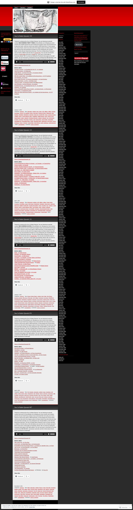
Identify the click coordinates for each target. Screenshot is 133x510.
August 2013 (61, 261)
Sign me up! (79, 44)
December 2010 (62, 311)
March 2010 (61, 326)
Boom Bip (48, 487)
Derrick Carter (34, 489)
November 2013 (62, 256)
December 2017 (62, 181)
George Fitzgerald (47, 490)
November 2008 (62, 349)
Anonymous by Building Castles (22, 462)
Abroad (28, 296)
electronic (31, 114)
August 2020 (61, 131)
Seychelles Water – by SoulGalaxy (22, 175)
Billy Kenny (25, 298)
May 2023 (61, 79)
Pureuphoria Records (22, 304)
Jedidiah (16, 116)
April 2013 (61, 266)
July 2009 (61, 337)
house (46, 114)
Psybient (16, 119)
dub (34, 393)
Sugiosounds (32, 495)
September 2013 (62, 259)
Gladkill (21, 205)
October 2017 (62, 185)
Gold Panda (35, 457)
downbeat (21, 114)
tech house (49, 121)
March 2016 (61, 216)
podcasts (22, 111)
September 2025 (62, 48)
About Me (23, 7)
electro (41, 393)
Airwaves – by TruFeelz (20, 87)
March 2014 (61, 251)
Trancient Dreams (30, 212)
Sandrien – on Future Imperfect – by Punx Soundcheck (27, 353)
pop (47, 118)
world (42, 122)
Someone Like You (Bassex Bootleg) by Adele (25, 450)
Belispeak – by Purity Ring (20, 449)
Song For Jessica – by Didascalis (22, 71)
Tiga (53, 306)
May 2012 (61, 284)
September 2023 (62, 74)
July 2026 (61, 42)
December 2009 (62, 331)
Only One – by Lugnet (19, 270)
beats (40, 111)
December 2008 (62, 347)
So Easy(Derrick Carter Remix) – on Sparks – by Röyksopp (28, 458)
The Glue (40, 495)
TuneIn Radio (22, 54)
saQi (34, 119)
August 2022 (61, 94)
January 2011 (62, 310)
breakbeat (48, 392)
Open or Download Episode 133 (22, 65)
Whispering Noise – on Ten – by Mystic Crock (25, 81)
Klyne (47, 301)
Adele (28, 487)
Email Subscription (78, 33)
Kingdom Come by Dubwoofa (21, 455)
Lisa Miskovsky (38, 369)
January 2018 (62, 180)
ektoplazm (42, 204)
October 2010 (62, 315)
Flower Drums (36, 261)
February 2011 (62, 308)
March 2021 (61, 120)
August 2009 (61, 336)
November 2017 (62, 183)
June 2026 (61, 43)
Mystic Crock (51, 116)
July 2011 (61, 300)
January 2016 (62, 219)
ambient (34, 111)
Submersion (44, 121)
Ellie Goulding (40, 366)
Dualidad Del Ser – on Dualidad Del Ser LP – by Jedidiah (28, 85)
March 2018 (61, 177)
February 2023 (62, 84)
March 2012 (61, 287)
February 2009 (62, 344)
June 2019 (61, 154)
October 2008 (62, 350)
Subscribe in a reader (6, 53)
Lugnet (15, 302)
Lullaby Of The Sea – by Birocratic (22, 277)
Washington (34, 400)
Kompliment (28, 492)
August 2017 (61, 188)
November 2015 (62, 222)
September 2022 (62, 92)
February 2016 (62, 217)
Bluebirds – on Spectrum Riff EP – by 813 (24, 363)
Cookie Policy (32, 507)
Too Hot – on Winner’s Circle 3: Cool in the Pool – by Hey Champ (30, 355)
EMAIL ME (61, 357)
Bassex (41, 487)
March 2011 (61, 307)
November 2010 (62, 313)
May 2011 (61, 303)
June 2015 (61, 230)
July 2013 (61, 263)
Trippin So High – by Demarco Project (23, 82)
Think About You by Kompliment (22, 452)
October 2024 (62, 56)
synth (15, 400)
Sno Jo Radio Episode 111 (23, 219)
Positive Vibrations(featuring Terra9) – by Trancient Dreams (29, 166)
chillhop (46, 111)
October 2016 (62, 204)
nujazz (22, 118)
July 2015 (61, 229)
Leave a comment (35, 124)
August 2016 (61, 207)
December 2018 (62, 164)
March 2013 (61, 268)
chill (43, 111)
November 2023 (62, 71)
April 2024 (61, 64)
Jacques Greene (52, 114)
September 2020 (62, 129)
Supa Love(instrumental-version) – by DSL (24, 356)
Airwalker (31, 392)
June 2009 (61, 339)
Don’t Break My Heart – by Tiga (22, 274)
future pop (36, 114)
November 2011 (62, 294)
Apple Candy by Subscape (21, 453)
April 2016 (61, 214)
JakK (48, 395)
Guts (39, 395)
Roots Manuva (32, 398)
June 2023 (61, 77)
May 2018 (61, 173)
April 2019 (61, 157)
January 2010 (62, 329)
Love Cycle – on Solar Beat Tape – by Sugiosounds (27, 444)
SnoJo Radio (44, 119)
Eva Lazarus (40, 299)
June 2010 (61, 321)
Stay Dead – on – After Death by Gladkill (24, 170)
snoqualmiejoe (21, 124)
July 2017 (61, 190)
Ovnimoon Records (33, 118)
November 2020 (62, 126)
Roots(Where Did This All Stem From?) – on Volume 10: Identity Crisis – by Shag (34, 445)
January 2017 (62, 199)
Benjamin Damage (18, 298)
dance (31, 113)
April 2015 (61, 233)
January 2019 (62, 162)
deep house (31, 204)
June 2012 (61, 282)
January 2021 (62, 123)
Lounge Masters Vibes (27, 116)
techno (54, 121)
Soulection (25, 306)
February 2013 (62, 269)
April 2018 (61, 175)
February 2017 (62, 198)
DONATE (30, 7)
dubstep (37, 393)
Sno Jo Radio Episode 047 (23, 407)
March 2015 (61, 235)
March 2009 (61, 342)
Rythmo (31, 119)
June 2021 (61, 115)
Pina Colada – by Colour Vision (22, 171)
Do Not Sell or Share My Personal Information (81, 62)
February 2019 (62, 160)
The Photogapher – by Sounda (22, 468)
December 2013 (62, 255)
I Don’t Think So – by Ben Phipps (22, 264)
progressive (51, 118)
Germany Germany (33, 395)
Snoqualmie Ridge (26, 121)
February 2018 (62, 178)
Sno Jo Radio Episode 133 (23, 36)
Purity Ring (22, 494)
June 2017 (61, 191)
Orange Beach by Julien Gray (21, 460)
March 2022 (61, 102)
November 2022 (62, 89)
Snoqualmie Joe (17, 121)
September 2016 (62, 206)
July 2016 (61, 209)
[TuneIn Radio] (5, 76)
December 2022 (62, 87)
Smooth (16, 210)
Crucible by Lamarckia (20, 466)
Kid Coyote (39, 301)
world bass (46, 122)
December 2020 (62, 125)
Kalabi (51, 395)
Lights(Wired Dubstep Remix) (21, 366)
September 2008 (62, 352)
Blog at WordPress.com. (79, 60)
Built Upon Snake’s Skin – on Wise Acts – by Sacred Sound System (30, 168)
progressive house (24, 208)
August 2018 (61, 168)
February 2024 (62, 68)
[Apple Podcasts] (5, 83)
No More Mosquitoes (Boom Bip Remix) (24, 470)
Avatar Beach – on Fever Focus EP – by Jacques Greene (28, 72)
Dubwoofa (52, 489)
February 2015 (62, 237)
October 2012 (62, 276)
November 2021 (62, 108)
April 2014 (61, 250)
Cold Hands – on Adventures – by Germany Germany (27, 364)
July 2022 (61, 95)
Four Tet (46, 470)
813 (28, 392)
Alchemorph (30, 202)
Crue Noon (46, 298)
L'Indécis (51, 205)
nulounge (26, 118)
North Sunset (31, 302)
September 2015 (62, 225)
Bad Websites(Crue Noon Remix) (22, 261)
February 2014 (62, 253)
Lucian (53, 301)
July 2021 (61, 113)
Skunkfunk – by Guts (19, 350)
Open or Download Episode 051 (22, 344)
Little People (28, 396)
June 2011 (61, 302)
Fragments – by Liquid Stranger (22, 184)
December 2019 (62, 144)
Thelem (41, 306)
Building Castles (17, 489)
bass (37, 111)
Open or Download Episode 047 (22, 438)
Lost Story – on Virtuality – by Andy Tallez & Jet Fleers (27, 257)
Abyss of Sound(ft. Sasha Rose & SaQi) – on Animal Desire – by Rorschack (32, 89)
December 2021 (62, 107)
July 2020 (61, 133)
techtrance (16, 122)
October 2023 (62, 73)
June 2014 (61, 246)
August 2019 (61, 151)
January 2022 (62, 105)
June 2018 (61, 172)
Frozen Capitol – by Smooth (21, 165)
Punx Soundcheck (24, 398)
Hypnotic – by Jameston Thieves (22, 254)
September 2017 (62, 186)
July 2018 (61, 170)
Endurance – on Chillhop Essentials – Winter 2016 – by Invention (30, 181)
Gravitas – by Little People (20, 351)
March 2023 (61, 82)
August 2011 (61, 298)
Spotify (33, 54)
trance (21, 122)
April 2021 (61, 118)
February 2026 (62, 46)
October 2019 (62, 147)
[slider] (52, 61)
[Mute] (49, 62)
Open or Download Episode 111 (22, 248)
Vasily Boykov (37, 122)
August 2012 (61, 279)
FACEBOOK (61, 358)
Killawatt (16, 396)
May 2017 (61, 193)
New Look (41, 396)
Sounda (16, 495)
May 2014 (61, 248)
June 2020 (61, 134)
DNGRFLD (51, 298)
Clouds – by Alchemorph (20, 183)
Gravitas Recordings (33, 205)
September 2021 (62, 110)
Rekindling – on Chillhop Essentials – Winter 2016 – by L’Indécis (30, 173)
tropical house (37, 212)
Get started (81, 2)
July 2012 (61, 281)
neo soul (37, 396)
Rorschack (26, 119)
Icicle (19, 492)
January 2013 (62, 271)
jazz (47, 205)
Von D (30, 400)
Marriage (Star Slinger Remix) (21, 457)
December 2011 (62, 292)
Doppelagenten (17, 299)
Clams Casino (21, 393)
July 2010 (61, 320)
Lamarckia (34, 492)
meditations (34, 116)
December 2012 (62, 272)
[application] (35, 62)
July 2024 (61, 59)
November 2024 (62, 55)
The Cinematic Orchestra (23, 400)
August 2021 (61, 112)
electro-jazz (47, 204)
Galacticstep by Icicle (19, 465)
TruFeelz (25, 122)
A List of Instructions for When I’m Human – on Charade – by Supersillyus (32, 163)
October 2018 (62, 165)
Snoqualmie (50, 119)
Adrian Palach (34, 296)
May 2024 (61, 63)
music (46, 116)
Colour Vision (49, 202)
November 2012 (62, 274)
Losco (50, 301)
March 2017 (61, 196)
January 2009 (62, 346)
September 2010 (62, 316)
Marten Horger (44, 265)
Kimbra (38, 262)
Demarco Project (42, 113)
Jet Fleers (34, 301)
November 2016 (62, 203)
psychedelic (31, 208)
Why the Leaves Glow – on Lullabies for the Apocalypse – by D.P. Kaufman (32, 76)
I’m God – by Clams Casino (21, 374)
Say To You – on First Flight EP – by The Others (26, 447)
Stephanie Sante (37, 121)
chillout (49, 111)
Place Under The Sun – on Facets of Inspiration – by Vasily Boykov (30, 79)
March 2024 (61, 66)
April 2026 (61, 45)
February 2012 (62, 289)
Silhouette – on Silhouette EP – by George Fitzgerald (27, 463)
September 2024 (62, 58)
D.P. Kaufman (26, 113)
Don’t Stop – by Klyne (19, 267)
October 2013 (62, 258)
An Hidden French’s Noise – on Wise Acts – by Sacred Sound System (31, 178)
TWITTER (61, 360)
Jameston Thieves (28, 301)
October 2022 (62, 90)
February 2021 (62, 121)
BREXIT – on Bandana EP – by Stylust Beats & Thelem (27, 269)
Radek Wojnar (31, 304)
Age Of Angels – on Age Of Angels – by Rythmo (25, 84)
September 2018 (62, 167)
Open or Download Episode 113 (22, 159)
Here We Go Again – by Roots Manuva (23, 348)
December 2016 (62, 201)
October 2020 (62, 128)
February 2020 (62, 141)
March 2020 (61, 139)
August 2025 (61, 50)
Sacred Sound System (45, 208)
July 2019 (61, 152)
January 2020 (62, 142)
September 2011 (62, 297)
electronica (50, 393)
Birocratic (30, 298)
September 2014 (62, 242)
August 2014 (61, 243)
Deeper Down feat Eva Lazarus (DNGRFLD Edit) (26, 265)
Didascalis (48, 113)
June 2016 (61, 211)
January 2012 (62, 290)
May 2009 (61, 341)
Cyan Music (22, 204)
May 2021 (61, 116)
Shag (32, 494)
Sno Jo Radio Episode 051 (23, 313)
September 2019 (62, 149)
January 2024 (62, 69)
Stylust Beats (31, 306)
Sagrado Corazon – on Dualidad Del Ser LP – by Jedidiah (28, 69)
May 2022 (61, 99)
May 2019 (61, 155)
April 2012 (61, 285)
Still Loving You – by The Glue (21, 442)
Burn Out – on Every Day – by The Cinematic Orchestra (27, 372)
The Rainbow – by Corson (20, 77)
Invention (44, 205)
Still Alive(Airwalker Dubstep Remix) (23, 369)
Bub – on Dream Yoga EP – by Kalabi (23, 371)
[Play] (17, 62)
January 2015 (62, 238)
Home (16, 7)
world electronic (52, 122)
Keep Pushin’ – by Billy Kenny (21, 256)
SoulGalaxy (48, 210)
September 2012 (62, 277)
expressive (21, 395)
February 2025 (62, 53)
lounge (20, 116)
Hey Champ (43, 395)
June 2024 (61, 61)
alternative (29, 111)
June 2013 (61, 264)
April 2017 (61, 194)
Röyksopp (28, 494)
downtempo (26, 114)
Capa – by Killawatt (19, 359)
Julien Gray (23, 492)
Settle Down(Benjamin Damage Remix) (24, 262)
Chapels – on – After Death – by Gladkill (24, 179)
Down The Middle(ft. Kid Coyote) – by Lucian (25, 272)
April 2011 (61, 305)
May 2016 (61, 212)
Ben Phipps (49, 296)
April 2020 (61, 138)
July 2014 (61, 245)
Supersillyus (17, 212)
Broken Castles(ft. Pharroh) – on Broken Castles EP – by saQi (29, 176)
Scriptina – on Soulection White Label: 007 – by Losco (27, 278)
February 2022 (62, 103)
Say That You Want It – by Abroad (22, 259)
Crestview (16, 204)
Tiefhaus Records (47, 306)
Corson (21, 113)
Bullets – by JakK (18, 361)
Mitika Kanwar (38, 82)
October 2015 (62, 224)
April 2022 (61, 100)
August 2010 (61, 318)
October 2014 (62, 240)
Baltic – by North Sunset (20, 252)
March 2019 (61, 159)
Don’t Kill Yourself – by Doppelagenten (23, 275)
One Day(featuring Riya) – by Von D (23, 368)
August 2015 (61, 227)
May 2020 (61, 136)
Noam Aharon (17, 118)
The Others (45, 495)
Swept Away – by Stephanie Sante (22, 90)
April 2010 (61, 324)
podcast (40, 118)
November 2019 (62, 146)
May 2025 (61, 51)
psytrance (21, 119)
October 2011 (62, 295)
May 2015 (61, 232)
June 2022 (61, 97)
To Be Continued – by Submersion (22, 74)
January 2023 (62, 86)
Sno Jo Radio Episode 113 (23, 130)
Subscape (26, 495)
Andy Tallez (44, 296)
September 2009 (62, 334)
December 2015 (62, 220)
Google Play (38, 52)
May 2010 (61, 323)
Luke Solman (35, 207)
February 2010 (62, 328)
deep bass (35, 113)
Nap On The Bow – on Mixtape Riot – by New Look (26, 358)
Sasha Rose (38, 119)
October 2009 (62, 333)
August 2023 (61, 76)
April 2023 (61, 81)
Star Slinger (20, 495)
